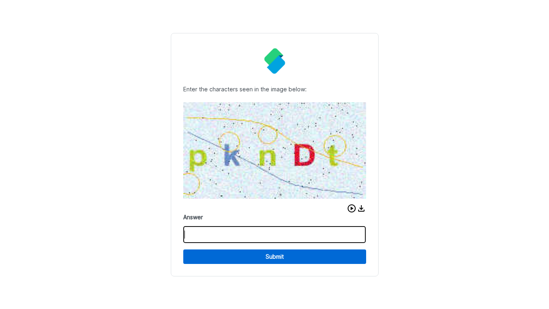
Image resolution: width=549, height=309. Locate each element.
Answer (193, 217)
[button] (351, 208)
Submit (275, 256)
